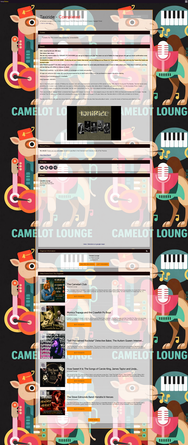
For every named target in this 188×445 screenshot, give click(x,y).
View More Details (45, 155)
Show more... (94, 420)
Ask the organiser (87, 264)
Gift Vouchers (102, 264)
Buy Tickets (79, 296)
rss (147, 251)
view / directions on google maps (94, 244)
